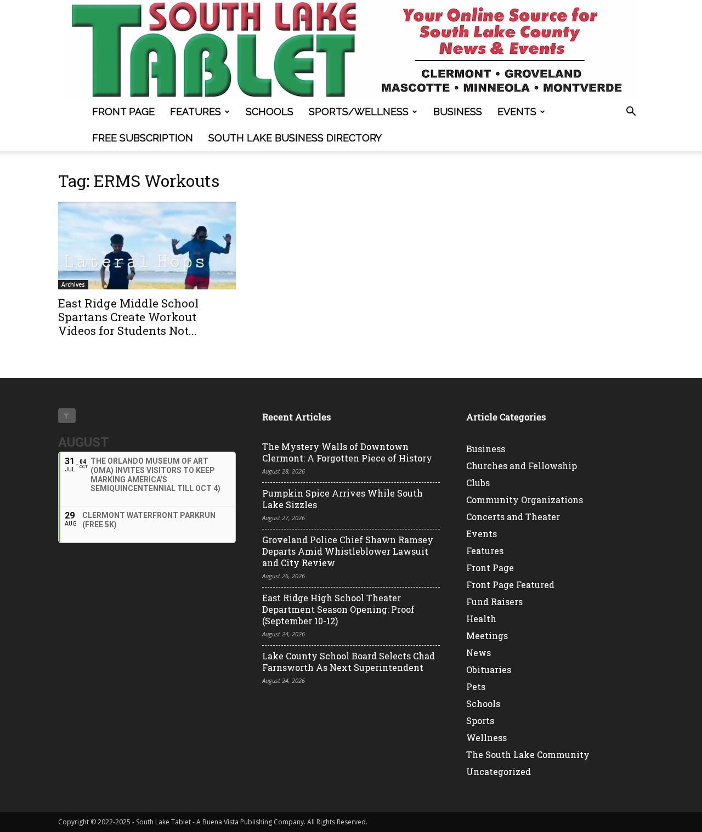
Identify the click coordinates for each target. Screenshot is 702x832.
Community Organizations (524, 499)
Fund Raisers (494, 601)
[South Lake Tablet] (351, 49)
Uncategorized (498, 771)
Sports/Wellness (359, 111)
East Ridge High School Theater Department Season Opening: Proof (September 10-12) (338, 609)
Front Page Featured (510, 584)
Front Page (123, 111)
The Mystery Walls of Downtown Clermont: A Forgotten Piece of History (347, 452)
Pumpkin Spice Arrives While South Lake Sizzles (342, 498)
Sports (480, 720)
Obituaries (488, 669)
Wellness (486, 737)
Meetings (487, 635)
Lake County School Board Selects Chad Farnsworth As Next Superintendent (348, 661)
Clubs (478, 482)
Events (516, 111)
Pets (475, 686)
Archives (73, 284)
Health (481, 618)
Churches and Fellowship (521, 465)
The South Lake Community (528, 754)
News (478, 652)
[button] (631, 112)
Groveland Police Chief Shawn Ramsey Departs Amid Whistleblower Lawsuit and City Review (347, 551)
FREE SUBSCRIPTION (142, 138)
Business (457, 111)
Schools (269, 111)
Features (195, 111)
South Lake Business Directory (295, 138)
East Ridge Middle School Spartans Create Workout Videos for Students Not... (128, 316)
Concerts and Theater (513, 516)
